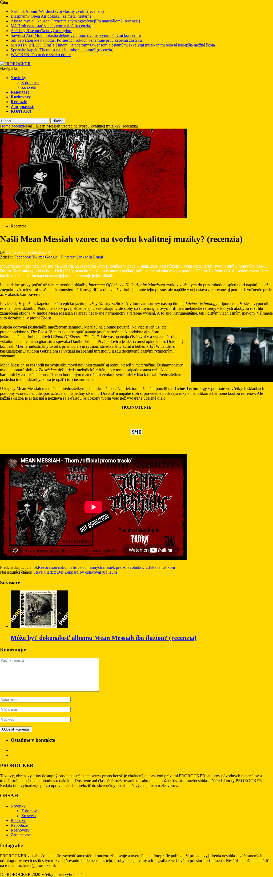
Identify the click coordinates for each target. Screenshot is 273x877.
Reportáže (20, 92)
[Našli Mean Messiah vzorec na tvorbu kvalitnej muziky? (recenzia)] (93, 217)
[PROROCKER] (15, 63)
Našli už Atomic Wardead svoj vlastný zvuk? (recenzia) (57, 11)
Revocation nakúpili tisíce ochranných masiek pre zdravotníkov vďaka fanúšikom (106, 567)
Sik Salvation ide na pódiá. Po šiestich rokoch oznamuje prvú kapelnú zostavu (76, 40)
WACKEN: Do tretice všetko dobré (41, 54)
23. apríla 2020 (34, 252)
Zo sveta (28, 87)
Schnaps (13, 252)
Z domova (30, 82)
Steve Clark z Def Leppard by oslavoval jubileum (75, 572)
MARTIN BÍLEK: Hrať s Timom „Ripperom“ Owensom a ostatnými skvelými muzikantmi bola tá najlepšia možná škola (113, 45)
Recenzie (19, 101)
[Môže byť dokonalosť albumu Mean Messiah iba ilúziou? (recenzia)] (39, 626)
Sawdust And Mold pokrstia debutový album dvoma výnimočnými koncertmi (76, 35)
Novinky (18, 77)
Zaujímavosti (22, 106)
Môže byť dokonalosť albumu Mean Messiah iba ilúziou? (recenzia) (103, 637)
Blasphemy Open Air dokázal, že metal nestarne (51, 16)
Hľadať (58, 121)
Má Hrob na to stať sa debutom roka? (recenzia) (51, 26)
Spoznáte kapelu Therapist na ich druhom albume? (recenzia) (62, 50)
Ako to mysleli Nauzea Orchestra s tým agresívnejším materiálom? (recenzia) (75, 21)
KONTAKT (21, 111)
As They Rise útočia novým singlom (41, 30)
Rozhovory (21, 97)
